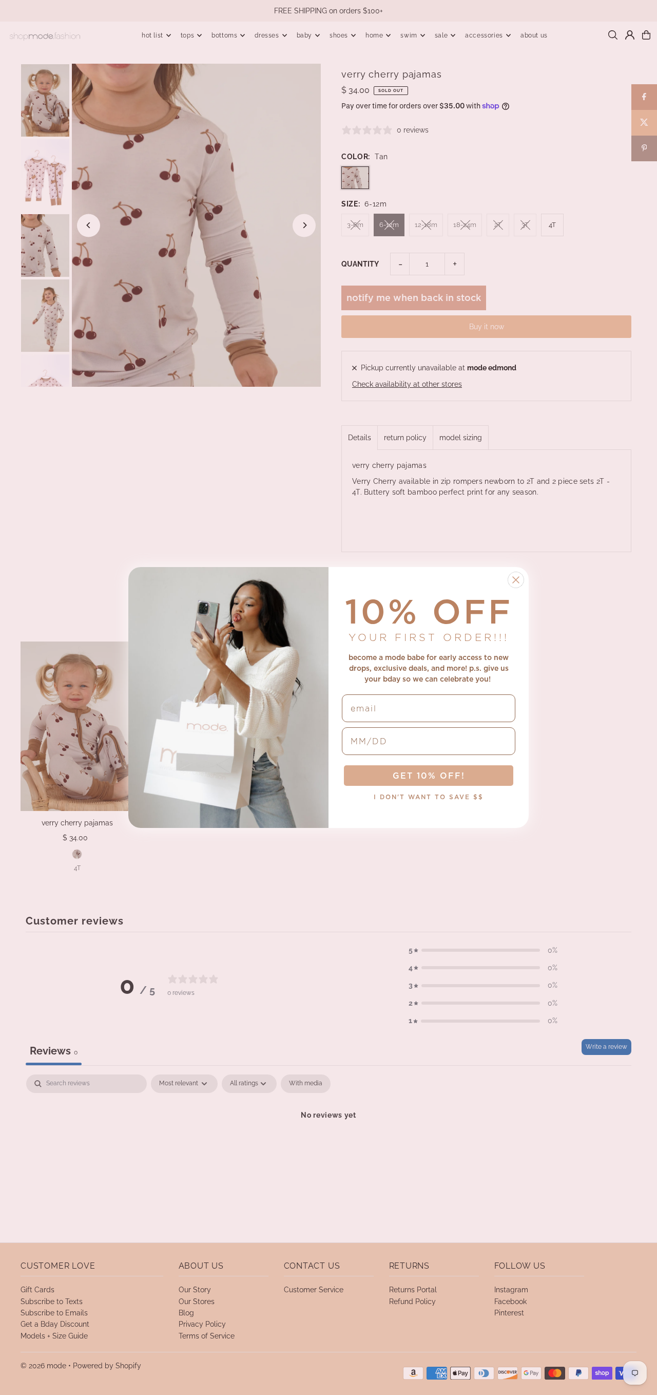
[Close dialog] (516, 580)
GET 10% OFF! (429, 775)
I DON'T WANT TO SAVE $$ (429, 797)
